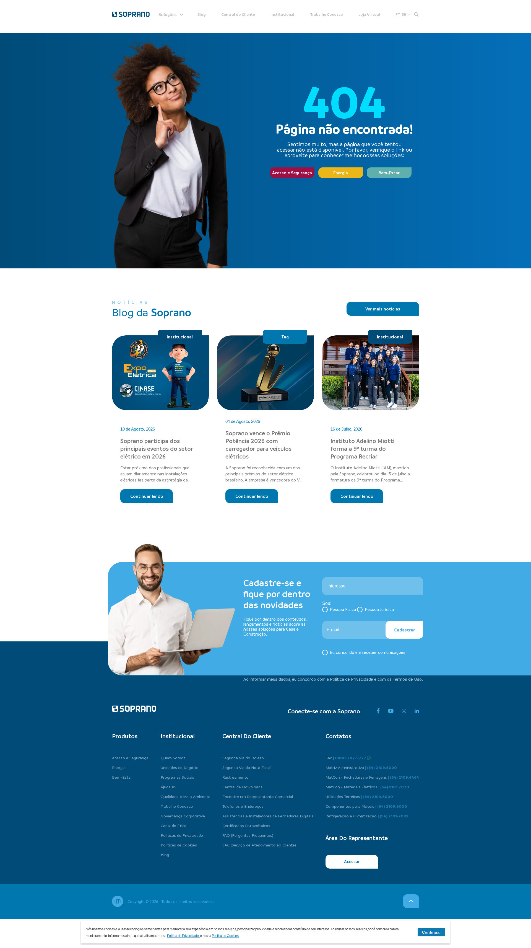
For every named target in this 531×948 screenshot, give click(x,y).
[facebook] (378, 711)
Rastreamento (235, 777)
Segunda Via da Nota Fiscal (246, 767)
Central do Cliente (238, 14)
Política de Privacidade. (183, 936)
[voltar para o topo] (411, 901)
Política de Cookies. (225, 936)
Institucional (282, 14)
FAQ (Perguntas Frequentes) (247, 835)
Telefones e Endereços (243, 806)
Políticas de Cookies (179, 844)
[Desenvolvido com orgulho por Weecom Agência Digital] (117, 901)
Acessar (352, 861)
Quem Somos (173, 757)
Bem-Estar (389, 172)
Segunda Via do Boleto (243, 757)
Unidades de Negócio (180, 767)
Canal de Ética (173, 825)
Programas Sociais (177, 777)
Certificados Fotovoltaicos (246, 825)
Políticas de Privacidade (182, 835)
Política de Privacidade (351, 679)
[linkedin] (417, 711)
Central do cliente (246, 736)
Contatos (338, 736)
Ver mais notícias (382, 309)
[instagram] (404, 711)
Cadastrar (404, 630)
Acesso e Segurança (292, 172)
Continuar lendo (146, 496)
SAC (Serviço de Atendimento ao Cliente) (259, 844)
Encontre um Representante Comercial (257, 796)
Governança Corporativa (183, 815)
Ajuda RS (168, 786)
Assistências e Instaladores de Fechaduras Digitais (267, 815)
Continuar (431, 932)
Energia (340, 172)
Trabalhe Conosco (326, 14)
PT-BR (401, 14)
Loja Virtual (369, 14)
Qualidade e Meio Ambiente (185, 796)
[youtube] (391, 711)
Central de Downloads (242, 786)
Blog (201, 14)
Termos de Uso (407, 679)
